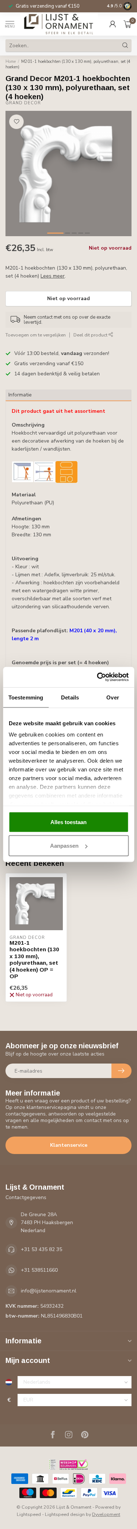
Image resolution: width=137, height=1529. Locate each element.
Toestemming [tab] (25, 697)
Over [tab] (112, 697)
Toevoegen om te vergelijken (35, 335)
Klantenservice (68, 1145)
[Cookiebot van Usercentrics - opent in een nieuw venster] (97, 677)
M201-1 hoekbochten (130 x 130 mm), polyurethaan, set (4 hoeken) (67, 64)
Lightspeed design (65, 1514)
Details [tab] (70, 697)
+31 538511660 (39, 1270)
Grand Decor (23, 103)
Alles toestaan (68, 822)
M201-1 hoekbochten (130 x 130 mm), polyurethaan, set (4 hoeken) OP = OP (34, 959)
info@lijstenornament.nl (48, 1290)
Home (10, 61)
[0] (127, 24)
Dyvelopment (106, 1514)
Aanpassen (64, 846)
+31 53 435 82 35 (41, 1249)
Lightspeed (29, 1514)
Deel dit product (91, 335)
